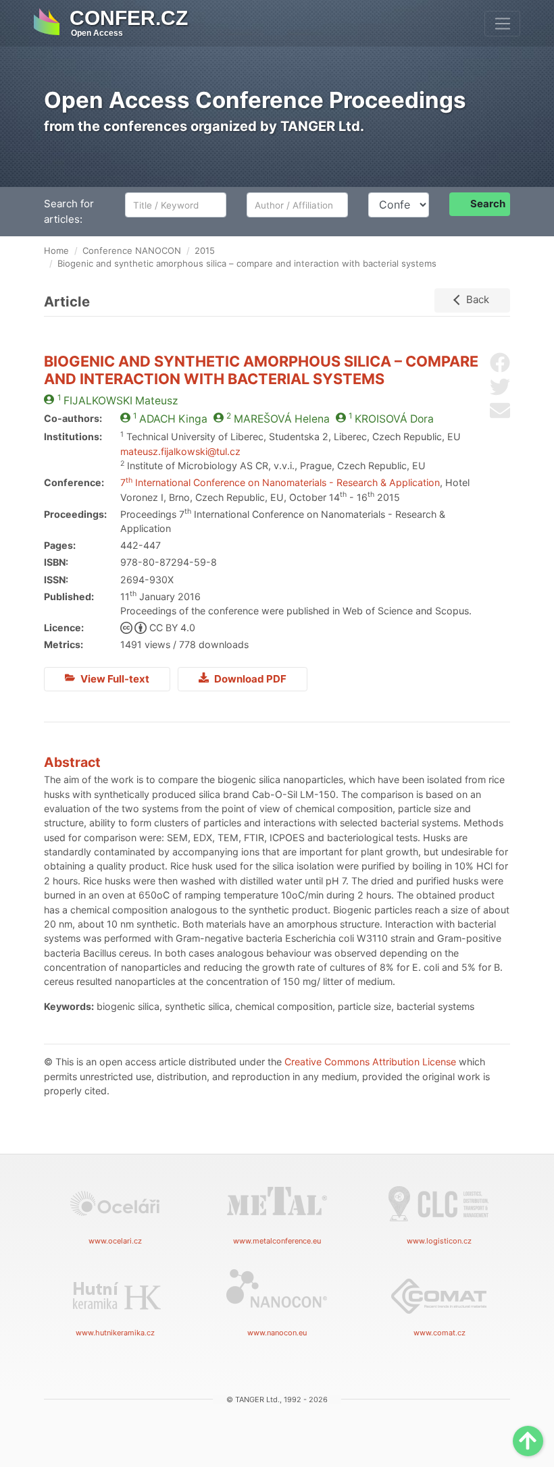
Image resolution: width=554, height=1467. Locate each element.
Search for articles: (69, 211)
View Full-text (113, 678)
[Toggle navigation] (502, 23)
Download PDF (249, 678)
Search (487, 203)
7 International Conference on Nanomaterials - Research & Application (280, 482)
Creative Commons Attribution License (370, 1061)
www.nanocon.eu (277, 1332)
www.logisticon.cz (439, 1241)
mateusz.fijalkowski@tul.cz (180, 451)
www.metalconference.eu (277, 1241)
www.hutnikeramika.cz (115, 1332)
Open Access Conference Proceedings (255, 99)
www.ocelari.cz (115, 1241)
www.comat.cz (439, 1332)
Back (477, 299)
